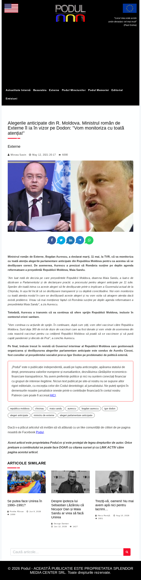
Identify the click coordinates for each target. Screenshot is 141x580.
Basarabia (40, 90)
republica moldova (19, 408)
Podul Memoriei (98, 90)
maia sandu (56, 408)
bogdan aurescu (90, 408)
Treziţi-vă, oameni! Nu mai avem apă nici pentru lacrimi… (114, 505)
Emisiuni (11, 98)
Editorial (117, 90)
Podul (40, 432)
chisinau (39, 408)
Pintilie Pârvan (17, 511)
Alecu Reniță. (104, 515)
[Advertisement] (70, 58)
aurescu (72, 408)
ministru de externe (44, 415)
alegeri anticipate (19, 415)
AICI (53, 395)
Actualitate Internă (18, 90)
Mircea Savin (18, 154)
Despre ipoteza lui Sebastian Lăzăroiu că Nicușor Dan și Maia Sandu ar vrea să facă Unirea (67, 509)
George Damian (61, 524)
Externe (54, 90)
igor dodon (109, 408)
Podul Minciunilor (74, 90)
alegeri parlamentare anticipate (76, 415)
